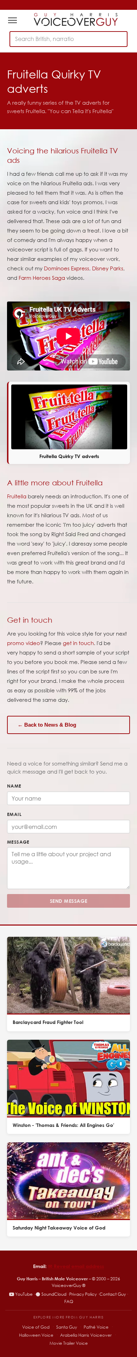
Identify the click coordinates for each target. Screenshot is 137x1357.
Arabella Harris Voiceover (86, 1335)
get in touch (78, 642)
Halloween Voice (36, 1335)
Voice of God (36, 1327)
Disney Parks (107, 268)
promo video (23, 642)
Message (18, 842)
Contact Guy (112, 1294)
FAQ (68, 1301)
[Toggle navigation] (12, 20)
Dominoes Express (66, 268)
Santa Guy (66, 1327)
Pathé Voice (96, 1327)
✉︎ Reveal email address (76, 1266)
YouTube (24, 1294)
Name (14, 786)
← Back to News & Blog (47, 725)
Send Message (68, 901)
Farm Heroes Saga (42, 277)
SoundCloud (53, 1294)
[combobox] (68, 39)
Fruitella (16, 496)
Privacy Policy (83, 1294)
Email (14, 814)
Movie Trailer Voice (69, 1343)
